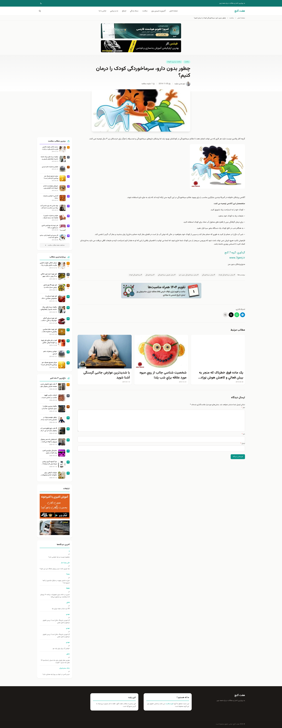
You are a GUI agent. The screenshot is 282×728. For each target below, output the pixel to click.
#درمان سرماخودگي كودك (227, 275)
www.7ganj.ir (237, 258)
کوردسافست (169, 704)
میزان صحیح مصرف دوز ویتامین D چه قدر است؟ (51, 177)
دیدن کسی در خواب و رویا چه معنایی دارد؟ (56, 674)
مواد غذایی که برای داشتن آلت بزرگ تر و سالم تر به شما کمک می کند (49, 207)
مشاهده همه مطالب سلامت (56, 245)
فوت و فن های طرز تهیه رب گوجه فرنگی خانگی (49, 341)
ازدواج (124, 11)
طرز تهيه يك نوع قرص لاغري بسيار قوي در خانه (50, 227)
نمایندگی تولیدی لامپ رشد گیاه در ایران (49, 452)
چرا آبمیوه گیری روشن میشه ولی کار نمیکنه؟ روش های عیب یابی (49, 463)
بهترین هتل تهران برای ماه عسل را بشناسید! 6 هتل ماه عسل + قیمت (55, 661)
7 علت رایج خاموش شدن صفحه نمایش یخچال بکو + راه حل (49, 385)
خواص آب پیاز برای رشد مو (61, 648)
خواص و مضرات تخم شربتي (50, 167)
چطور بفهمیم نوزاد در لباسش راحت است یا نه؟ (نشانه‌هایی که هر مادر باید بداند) (49, 418)
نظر (243, 407)
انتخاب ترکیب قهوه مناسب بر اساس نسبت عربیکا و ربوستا (49, 396)
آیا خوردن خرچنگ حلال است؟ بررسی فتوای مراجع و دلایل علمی (56, 621)
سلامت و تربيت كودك (174, 62)
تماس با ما (102, 11)
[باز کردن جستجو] (39, 11)
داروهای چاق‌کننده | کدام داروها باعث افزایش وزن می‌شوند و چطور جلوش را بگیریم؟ (50, 187)
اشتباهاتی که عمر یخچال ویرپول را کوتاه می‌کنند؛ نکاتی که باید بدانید (49, 440)
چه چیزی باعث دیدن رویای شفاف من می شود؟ (55, 569)
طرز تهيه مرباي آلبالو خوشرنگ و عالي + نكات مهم (49, 319)
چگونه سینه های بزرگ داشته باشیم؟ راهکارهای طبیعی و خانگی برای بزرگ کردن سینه (49, 158)
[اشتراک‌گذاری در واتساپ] (236, 314)
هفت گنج (240, 695)
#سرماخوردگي (150, 275)
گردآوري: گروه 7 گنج (235, 253)
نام (243, 434)
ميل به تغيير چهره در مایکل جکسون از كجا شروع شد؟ (56, 581)
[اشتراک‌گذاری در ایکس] (231, 314)
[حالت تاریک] (39, 3)
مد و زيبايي (114, 11)
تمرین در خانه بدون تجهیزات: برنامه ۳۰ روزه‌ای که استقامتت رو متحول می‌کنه (55, 596)
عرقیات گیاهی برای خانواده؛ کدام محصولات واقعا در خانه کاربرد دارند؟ (48, 474)
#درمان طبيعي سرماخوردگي (166, 275)
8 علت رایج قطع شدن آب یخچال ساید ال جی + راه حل (48, 429)
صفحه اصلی (173, 11)
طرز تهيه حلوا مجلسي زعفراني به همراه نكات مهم (50, 330)
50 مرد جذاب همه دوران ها (61, 609)
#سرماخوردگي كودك (135, 275)
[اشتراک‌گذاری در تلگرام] (242, 314)
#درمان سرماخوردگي (208, 275)
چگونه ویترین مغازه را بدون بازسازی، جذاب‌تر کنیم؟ (49, 407)
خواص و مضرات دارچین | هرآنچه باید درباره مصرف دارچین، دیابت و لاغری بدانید (49, 217)
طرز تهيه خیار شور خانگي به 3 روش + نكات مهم (49, 275)
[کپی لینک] (225, 314)
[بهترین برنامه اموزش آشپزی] (55, 506)
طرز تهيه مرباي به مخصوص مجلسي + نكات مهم (49, 297)
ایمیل (242, 443)
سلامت (144, 11)
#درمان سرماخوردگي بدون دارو (189, 275)
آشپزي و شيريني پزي (158, 11)
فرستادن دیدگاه (238, 456)
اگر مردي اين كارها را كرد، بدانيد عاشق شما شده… (49, 236)
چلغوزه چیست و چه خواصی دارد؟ (59, 557)
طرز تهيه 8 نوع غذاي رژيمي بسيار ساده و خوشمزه (50, 286)
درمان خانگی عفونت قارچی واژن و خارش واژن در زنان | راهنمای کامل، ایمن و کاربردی (49, 148)
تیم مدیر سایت (179, 83)
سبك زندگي (134, 11)
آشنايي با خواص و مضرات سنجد (50, 197)
